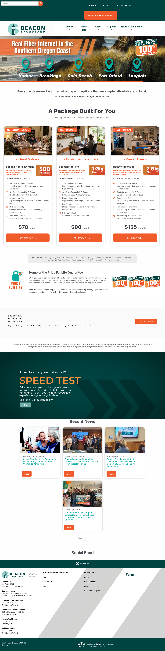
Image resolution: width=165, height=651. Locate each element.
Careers (46, 577)
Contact (87, 577)
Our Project (47, 581)
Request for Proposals (92, 590)
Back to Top (84, 563)
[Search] (41, 3)
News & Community (131, 26)
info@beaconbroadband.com (13, 586)
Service (69, 26)
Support (111, 26)
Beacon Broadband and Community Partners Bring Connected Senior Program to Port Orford (39, 461)
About (98, 26)
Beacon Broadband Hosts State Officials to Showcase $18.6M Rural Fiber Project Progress (81, 461)
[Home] (26, 29)
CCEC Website (90, 581)
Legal (86, 586)
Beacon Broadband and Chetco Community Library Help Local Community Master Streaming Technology (121, 462)
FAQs (45, 586)
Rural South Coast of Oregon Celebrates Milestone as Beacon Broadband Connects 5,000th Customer (80, 516)
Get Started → (27, 238)
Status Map (84, 28)
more (26, 474)
